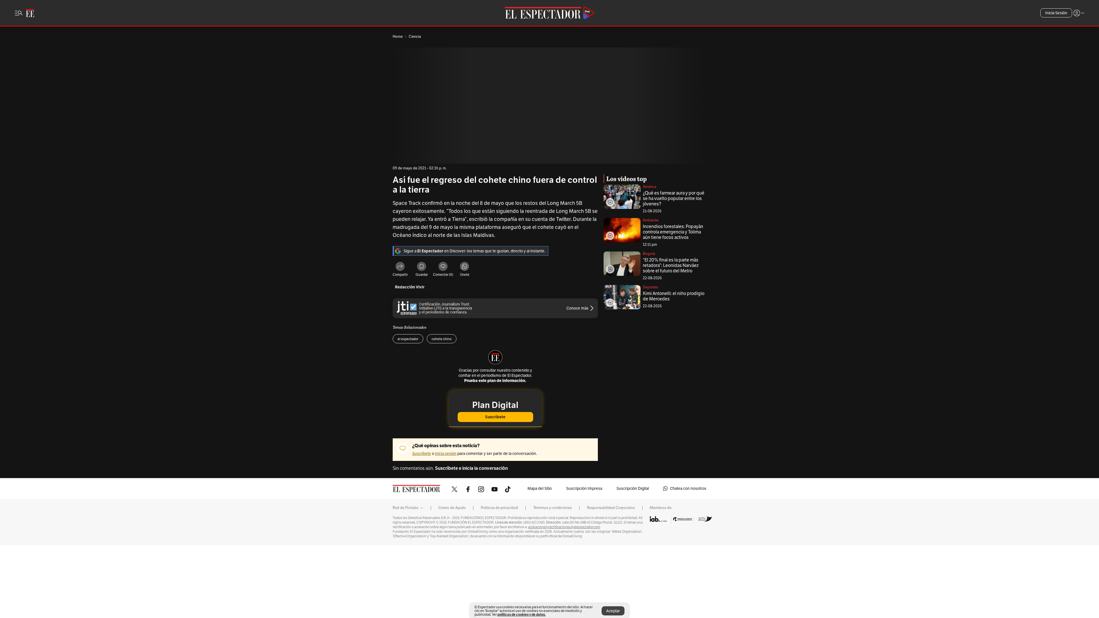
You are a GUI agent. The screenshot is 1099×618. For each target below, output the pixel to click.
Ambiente (651, 220)
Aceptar (613, 610)
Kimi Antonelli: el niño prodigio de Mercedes (673, 296)
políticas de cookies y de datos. (521, 614)
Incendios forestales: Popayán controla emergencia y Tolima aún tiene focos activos (673, 231)
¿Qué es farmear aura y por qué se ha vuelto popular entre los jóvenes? (673, 198)
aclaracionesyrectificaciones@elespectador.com (564, 527)
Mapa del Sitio (539, 488)
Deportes (650, 287)
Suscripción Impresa (584, 488)
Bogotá (649, 253)
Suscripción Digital (632, 488)
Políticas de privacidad (499, 508)
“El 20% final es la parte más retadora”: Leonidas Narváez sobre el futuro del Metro (671, 265)
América (649, 186)
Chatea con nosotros (688, 488)
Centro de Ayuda (452, 508)
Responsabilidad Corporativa (611, 508)
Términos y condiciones (552, 508)
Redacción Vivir (409, 287)
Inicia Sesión (1056, 12)
